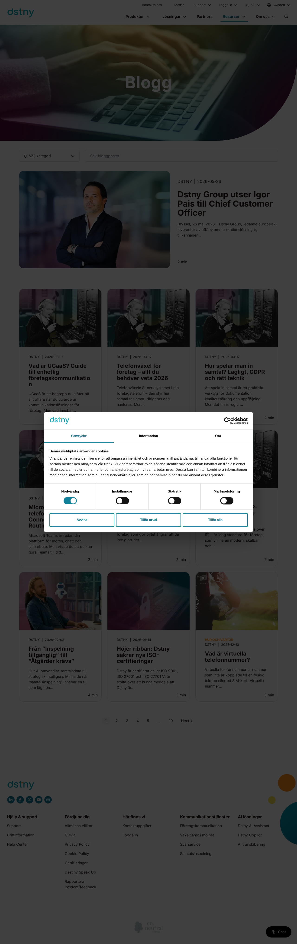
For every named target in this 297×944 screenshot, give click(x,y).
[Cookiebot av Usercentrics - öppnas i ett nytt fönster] (227, 420)
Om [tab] (218, 436)
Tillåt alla (215, 520)
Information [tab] (148, 436)
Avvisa (82, 520)
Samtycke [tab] (79, 436)
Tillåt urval (148, 520)
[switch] (122, 500)
